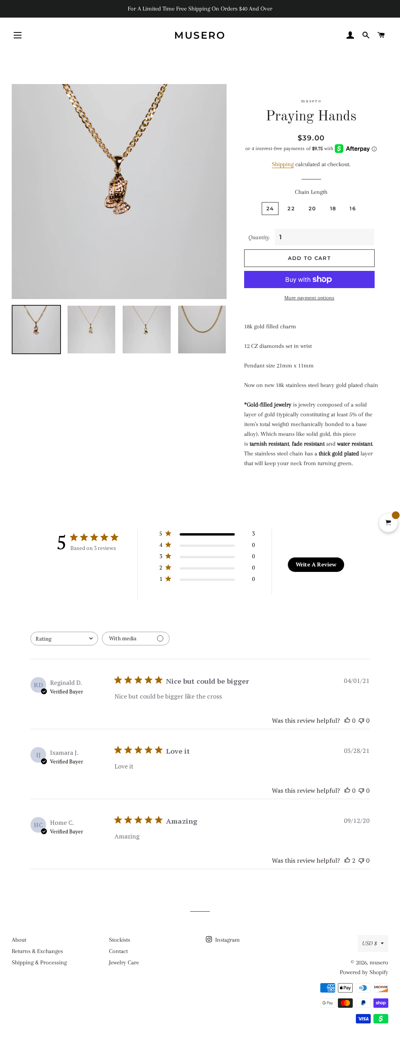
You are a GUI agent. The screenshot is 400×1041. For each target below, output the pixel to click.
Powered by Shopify (364, 972)
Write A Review (316, 564)
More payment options (309, 298)
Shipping (283, 164)
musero (199, 35)
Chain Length (311, 191)
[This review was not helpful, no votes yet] (361, 720)
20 (312, 208)
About (19, 939)
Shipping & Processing (39, 962)
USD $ (369, 943)
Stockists (119, 939)
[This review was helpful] (347, 860)
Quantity (259, 237)
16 (353, 208)
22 (291, 208)
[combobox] (64, 638)
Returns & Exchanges (37, 951)
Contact (118, 951)
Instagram (227, 939)
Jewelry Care (124, 962)
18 (333, 208)
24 (270, 208)
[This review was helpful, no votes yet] (347, 720)
